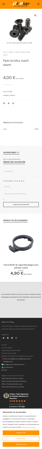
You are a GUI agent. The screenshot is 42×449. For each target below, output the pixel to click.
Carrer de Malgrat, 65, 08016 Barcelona (17, 359)
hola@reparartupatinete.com (13, 364)
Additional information (13, 122)
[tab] (13, 122)
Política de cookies (28, 427)
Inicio (5, 52)
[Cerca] (40, 409)
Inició (5, 370)
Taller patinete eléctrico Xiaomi (12, 378)
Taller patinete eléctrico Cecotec (13, 387)
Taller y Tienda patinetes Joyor (12, 384)
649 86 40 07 (8, 362)
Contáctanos (8, 367)
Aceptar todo (21, 433)
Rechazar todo (21, 444)
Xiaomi (11, 52)
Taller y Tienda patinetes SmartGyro (14, 381)
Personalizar (21, 438)
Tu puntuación (8, 181)
